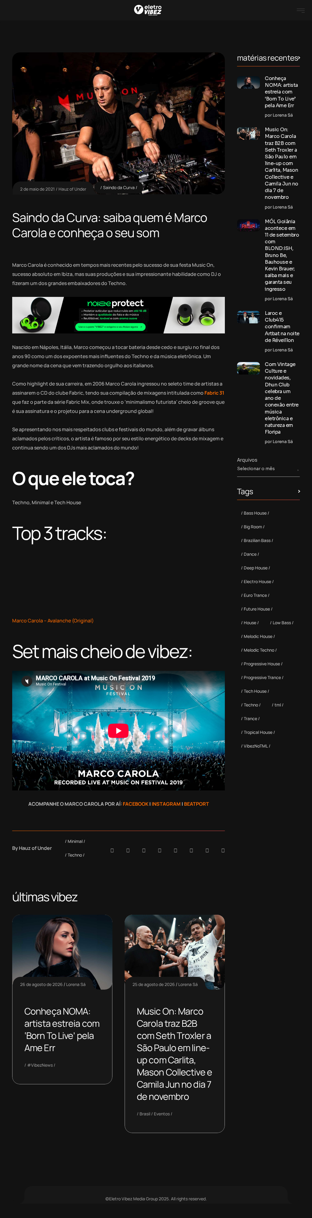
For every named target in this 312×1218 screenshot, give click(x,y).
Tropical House (258, 732)
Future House (257, 609)
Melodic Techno (259, 650)
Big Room (253, 527)
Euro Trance (255, 595)
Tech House (255, 691)
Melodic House (258, 636)
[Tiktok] (191, 850)
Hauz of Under (72, 189)
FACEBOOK (135, 804)
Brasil (145, 1114)
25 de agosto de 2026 (154, 984)
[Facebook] (144, 850)
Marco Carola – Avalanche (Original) (53, 620)
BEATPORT (196, 804)
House (250, 622)
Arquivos (247, 459)
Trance (250, 718)
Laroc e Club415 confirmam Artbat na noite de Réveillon (282, 326)
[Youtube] (223, 850)
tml (278, 705)
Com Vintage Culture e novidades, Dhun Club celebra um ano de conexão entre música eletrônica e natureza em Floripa (282, 398)
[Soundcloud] (112, 850)
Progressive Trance (262, 677)
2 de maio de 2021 (37, 189)
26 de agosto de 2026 (41, 984)
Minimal (75, 841)
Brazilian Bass (257, 540)
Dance (250, 554)
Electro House (257, 581)
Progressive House (262, 664)
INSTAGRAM (166, 804)
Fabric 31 (214, 392)
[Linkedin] (159, 850)
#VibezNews (40, 1065)
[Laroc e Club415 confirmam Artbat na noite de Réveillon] (248, 317)
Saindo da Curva (119, 187)
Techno (75, 855)
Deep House (256, 568)
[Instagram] (175, 850)
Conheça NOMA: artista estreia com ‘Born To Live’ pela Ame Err (61, 1029)
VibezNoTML (256, 746)
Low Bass (282, 622)
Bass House (255, 513)
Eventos (162, 1114)
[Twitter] (207, 850)
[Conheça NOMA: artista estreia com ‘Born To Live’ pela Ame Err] (248, 82)
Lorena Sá (76, 984)
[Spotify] (128, 850)
